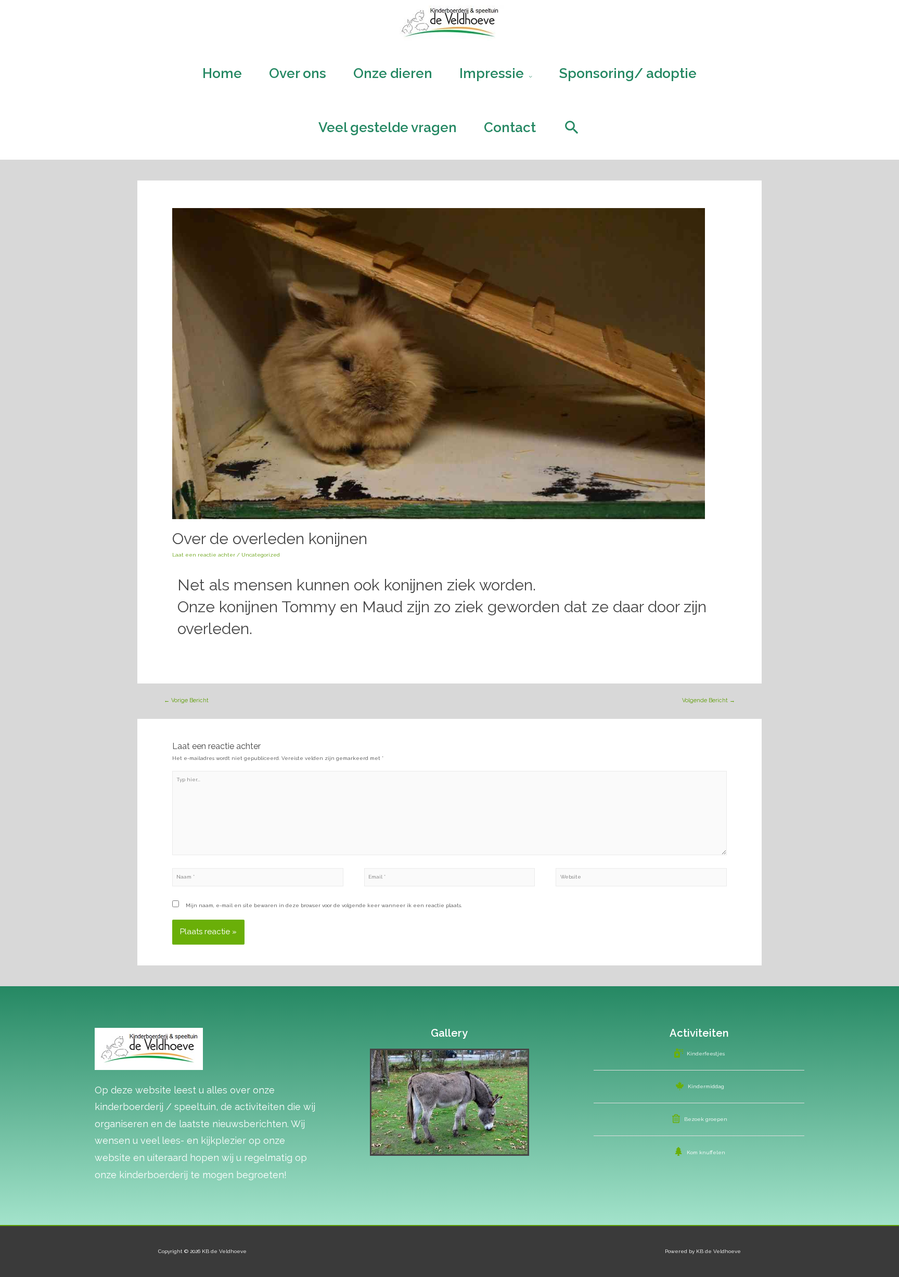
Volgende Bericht (708, 700)
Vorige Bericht (186, 700)
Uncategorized (260, 555)
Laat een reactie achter (203, 555)
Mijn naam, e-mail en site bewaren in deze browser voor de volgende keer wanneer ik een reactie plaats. (324, 905)
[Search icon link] (572, 127)
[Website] (641, 879)
